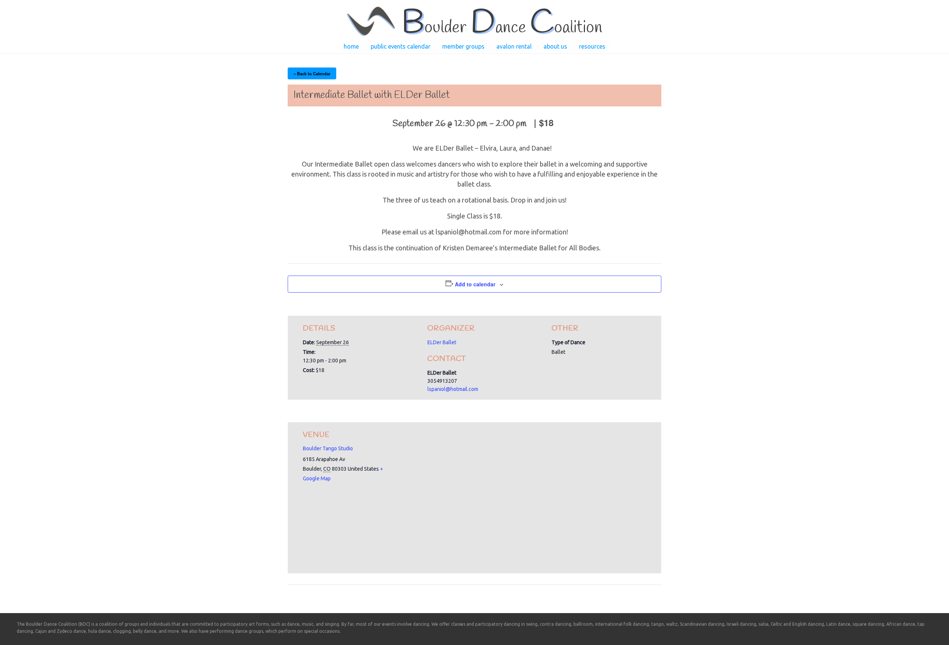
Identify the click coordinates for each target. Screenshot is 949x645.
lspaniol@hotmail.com (452, 389)
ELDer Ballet (441, 342)
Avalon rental (514, 46)
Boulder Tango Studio (328, 448)
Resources (592, 46)
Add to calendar (475, 284)
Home (351, 46)
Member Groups (463, 46)
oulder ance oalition (501, 28)
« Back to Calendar (312, 73)
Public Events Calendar (400, 46)
